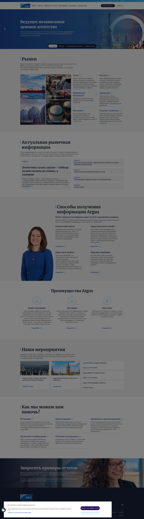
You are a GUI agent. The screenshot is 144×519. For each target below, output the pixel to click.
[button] (3, 510)
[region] (58, 509)
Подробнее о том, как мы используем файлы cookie (19, 512)
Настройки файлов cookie (90, 512)
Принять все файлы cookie (90, 508)
